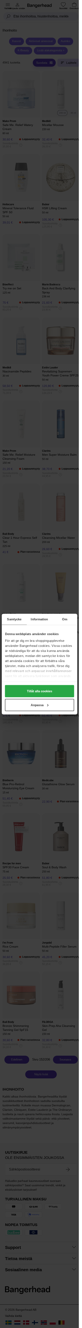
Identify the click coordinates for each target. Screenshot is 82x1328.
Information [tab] (39, 619)
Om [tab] (64, 619)
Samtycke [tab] (14, 619)
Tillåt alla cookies (39, 691)
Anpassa (37, 705)
